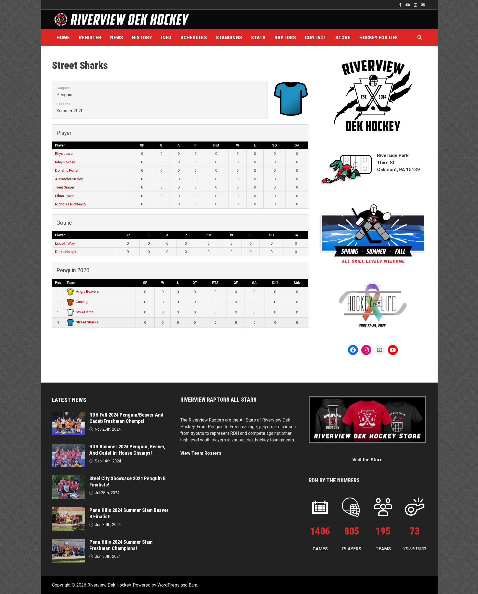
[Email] (423, 4)
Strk (297, 283)
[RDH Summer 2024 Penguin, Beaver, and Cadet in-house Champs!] (68, 446)
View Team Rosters (200, 453)
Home (63, 37)
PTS (215, 283)
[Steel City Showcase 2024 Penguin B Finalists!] (68, 478)
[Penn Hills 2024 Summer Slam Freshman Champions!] (68, 542)
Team (71, 283)
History (142, 37)
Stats (258, 37)
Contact (315, 37)
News (116, 37)
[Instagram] (416, 4)
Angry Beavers (87, 291)
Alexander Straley (69, 179)
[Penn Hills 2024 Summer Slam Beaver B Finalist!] (68, 510)
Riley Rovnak (65, 162)
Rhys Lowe (63, 153)
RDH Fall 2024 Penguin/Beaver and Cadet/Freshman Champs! (126, 418)
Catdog (82, 302)
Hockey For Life (378, 37)
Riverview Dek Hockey (109, 585)
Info (166, 37)
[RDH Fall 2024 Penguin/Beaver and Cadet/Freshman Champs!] (68, 415)
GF (236, 283)
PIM (216, 145)
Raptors (285, 37)
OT (195, 283)
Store (342, 37)
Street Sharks (87, 322)
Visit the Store (367, 459)
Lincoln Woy (65, 243)
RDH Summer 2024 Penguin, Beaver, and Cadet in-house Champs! (127, 450)
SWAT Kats (84, 312)
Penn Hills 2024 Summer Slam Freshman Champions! (121, 545)
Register (90, 37)
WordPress (168, 585)
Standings (229, 37)
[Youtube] (408, 4)
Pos (58, 283)
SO (274, 145)
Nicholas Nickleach (70, 204)
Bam (193, 585)
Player (60, 145)
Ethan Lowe (64, 196)
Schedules (193, 37)
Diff (275, 283)
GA (297, 145)
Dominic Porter (67, 170)
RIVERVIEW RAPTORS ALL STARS (218, 399)
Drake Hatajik (65, 252)
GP (142, 145)
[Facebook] (401, 4)
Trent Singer (64, 187)
